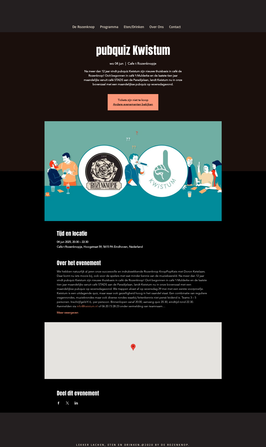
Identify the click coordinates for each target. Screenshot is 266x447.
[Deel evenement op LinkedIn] (76, 403)
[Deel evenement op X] (67, 403)
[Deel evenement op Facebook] (58, 403)
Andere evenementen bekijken (133, 104)
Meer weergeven (67, 312)
